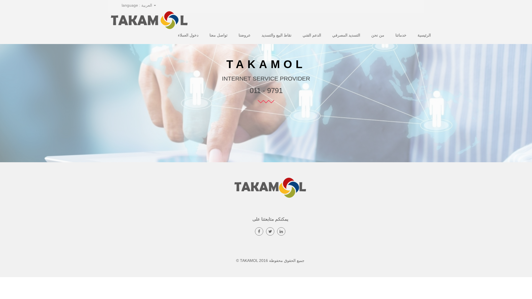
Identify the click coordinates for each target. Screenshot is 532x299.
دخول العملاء (188, 35)
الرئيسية (424, 35)
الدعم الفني (312, 35)
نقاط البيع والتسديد (276, 35)
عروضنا (244, 35)
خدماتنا (400, 35)
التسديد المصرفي (346, 35)
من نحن (377, 35)
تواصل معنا (218, 35)
